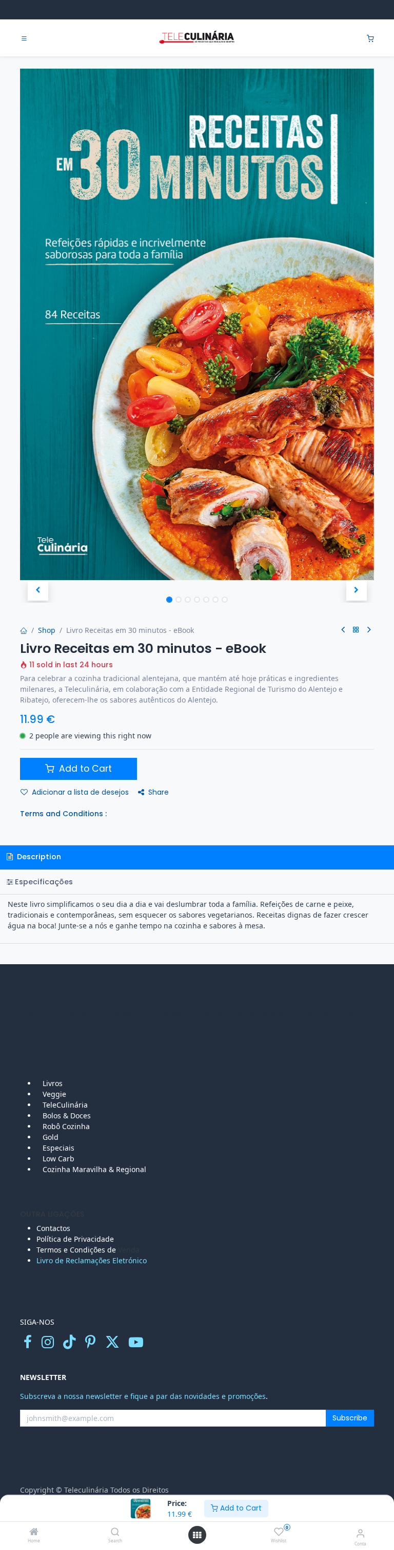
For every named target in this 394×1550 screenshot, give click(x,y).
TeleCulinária (64, 1105)
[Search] (115, 1532)
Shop (46, 630)
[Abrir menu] (197, 1535)
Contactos (54, 1228)
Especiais (59, 1148)
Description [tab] (38, 857)
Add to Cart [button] (84, 768)
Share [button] (158, 792)
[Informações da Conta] (360, 1533)
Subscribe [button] (349, 1418)
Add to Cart (240, 1508)
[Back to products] (356, 630)
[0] (370, 38)
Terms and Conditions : (63, 814)
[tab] (197, 882)
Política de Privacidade (75, 1239)
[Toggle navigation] (24, 38)
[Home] (33, 1532)
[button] (37, 590)
